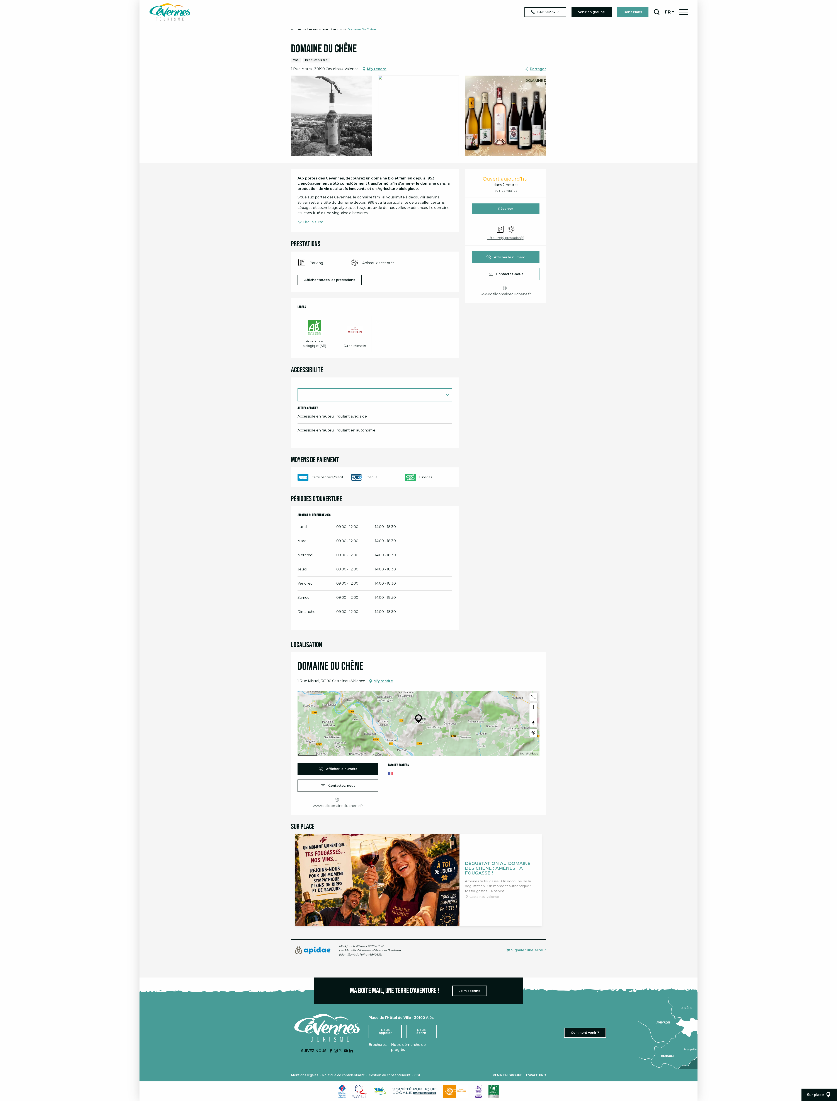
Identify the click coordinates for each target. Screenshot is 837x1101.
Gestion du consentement (389, 1075)
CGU (417, 1075)
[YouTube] (346, 1051)
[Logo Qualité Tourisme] (359, 1091)
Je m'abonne (469, 991)
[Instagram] (336, 1051)
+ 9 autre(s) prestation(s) (505, 238)
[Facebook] (331, 1051)
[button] (656, 12)
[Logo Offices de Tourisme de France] (342, 1091)
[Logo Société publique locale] (415, 1091)
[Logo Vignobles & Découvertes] (493, 1091)
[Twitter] (341, 1051)
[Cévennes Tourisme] (169, 12)
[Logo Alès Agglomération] (380, 1091)
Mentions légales (304, 1075)
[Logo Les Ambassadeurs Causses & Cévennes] (478, 1091)
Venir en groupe (507, 1075)
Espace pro (536, 1075)
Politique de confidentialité (343, 1075)
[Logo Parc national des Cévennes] (455, 1091)
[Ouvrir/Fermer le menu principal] (683, 12)
